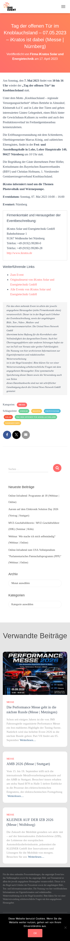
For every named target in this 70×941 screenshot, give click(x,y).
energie (24, 411)
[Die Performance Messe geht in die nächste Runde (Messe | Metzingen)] (35, 673)
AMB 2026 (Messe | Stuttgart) (28, 764)
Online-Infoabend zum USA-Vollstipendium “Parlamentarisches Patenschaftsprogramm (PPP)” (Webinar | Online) (34, 556)
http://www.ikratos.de (19, 253)
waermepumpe (12, 423)
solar (8, 417)
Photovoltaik (52, 411)
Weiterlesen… (28, 740)
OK (35, 933)
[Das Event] (11, 6)
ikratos (37, 411)
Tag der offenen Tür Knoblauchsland (36, 417)
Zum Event (17, 274)
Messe (22, 405)
